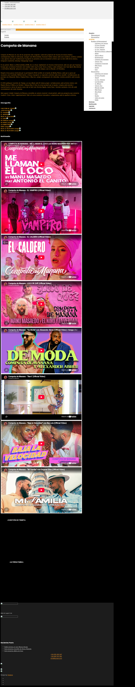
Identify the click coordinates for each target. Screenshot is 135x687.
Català (6, 35)
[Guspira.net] (23, 24)
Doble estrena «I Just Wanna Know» (16, 647)
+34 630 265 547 (10, 4)
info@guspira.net (10, 8)
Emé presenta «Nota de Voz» (13, 651)
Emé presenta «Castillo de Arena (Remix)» (17, 649)
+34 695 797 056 (9, 6)
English (6, 37)
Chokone (10, 675)
